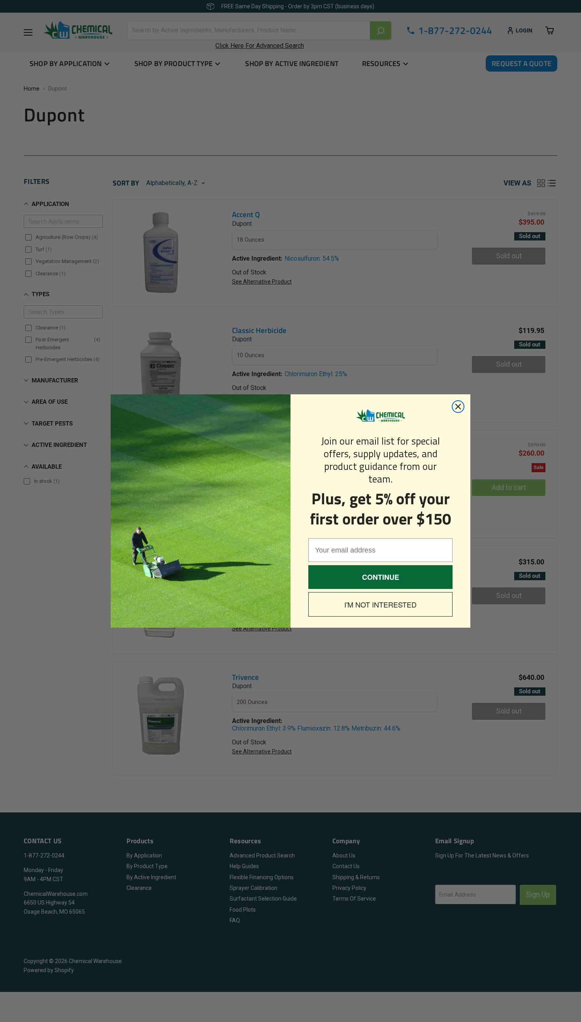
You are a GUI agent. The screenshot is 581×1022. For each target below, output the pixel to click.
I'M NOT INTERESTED (380, 604)
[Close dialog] (458, 407)
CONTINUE (380, 577)
